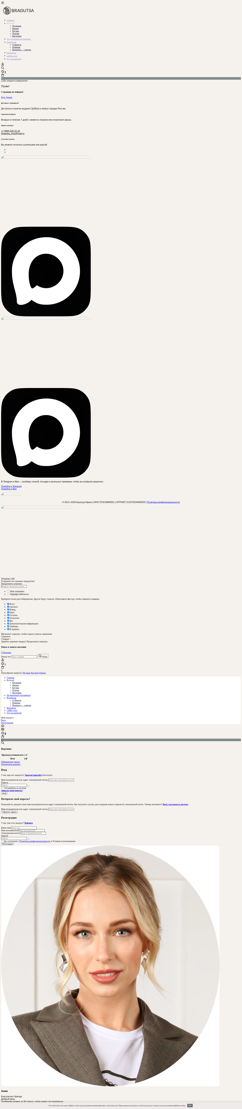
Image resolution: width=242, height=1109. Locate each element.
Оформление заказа (10, 762)
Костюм (35, 673)
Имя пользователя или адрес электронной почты (24, 780)
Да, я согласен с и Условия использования (39, 841)
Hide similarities (17, 591)
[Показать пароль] (28, 785)
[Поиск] (121, 68)
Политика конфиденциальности (163, 502)
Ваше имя (6, 828)
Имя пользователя (9, 830)
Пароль (4, 782)
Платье (42, 673)
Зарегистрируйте (33, 775)
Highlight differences (19, 594)
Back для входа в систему (175, 804)
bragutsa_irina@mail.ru (12, 133)
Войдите (29, 823)
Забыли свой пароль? (12, 790)
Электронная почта (10, 833)
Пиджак (26, 673)
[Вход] (2, 65)
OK (190, 1106)
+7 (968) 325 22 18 (10, 131)
